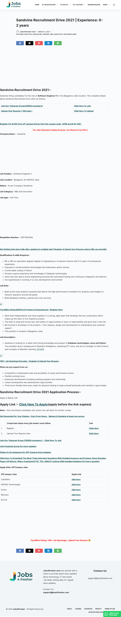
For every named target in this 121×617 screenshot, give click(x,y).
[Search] (114, 5)
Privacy (98, 609)
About (69, 609)
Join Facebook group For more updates (18, 446)
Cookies (78, 609)
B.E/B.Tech (28, 34)
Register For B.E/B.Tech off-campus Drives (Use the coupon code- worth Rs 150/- (41, 124)
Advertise (88, 609)
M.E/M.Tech (58, 34)
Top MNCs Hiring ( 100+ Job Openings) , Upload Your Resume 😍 (60, 540)
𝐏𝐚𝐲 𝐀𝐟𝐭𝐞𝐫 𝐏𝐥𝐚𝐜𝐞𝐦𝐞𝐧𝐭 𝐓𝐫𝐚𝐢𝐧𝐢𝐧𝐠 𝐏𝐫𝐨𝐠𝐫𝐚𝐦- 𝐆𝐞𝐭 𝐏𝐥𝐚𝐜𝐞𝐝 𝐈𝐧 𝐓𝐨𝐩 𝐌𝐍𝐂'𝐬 (60, 130)
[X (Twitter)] (29, 43)
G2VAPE (40, 349)
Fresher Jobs (48, 34)
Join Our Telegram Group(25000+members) (22, 106)
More (105, 5)
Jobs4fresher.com (51, 570)
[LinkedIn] (48, 43)
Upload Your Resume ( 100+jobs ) (16, 111)
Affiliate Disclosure (97, 612)
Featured (20, 34)
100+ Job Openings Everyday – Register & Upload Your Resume (29, 361)
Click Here (94, 428)
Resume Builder (94, 5)
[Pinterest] (39, 43)
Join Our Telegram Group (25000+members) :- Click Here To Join (30, 440)
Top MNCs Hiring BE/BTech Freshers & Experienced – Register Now (31, 309)
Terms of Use (110, 609)
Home (37, 5)
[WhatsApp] (58, 43)
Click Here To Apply (33, 404)
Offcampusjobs (70, 34)
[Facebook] (20, 43)
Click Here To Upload (83, 111)
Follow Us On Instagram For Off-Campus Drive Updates (25, 452)
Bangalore (37, 34)
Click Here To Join (82, 106)
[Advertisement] (60, 67)
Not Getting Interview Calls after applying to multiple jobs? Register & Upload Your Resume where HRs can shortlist (53, 249)
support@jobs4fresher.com (100, 578)
